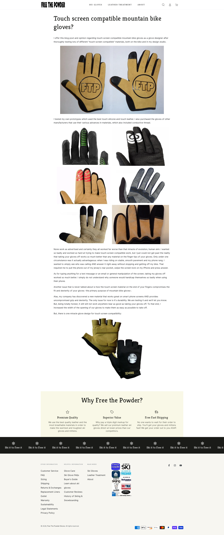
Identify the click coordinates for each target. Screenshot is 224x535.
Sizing (44, 479)
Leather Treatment (96, 475)
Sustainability (47, 504)
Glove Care (69, 471)
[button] (163, 5)
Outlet (44, 496)
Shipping (45, 483)
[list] (112, 421)
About (90, 479)
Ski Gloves (92, 471)
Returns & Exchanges (51, 487)
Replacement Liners (50, 492)
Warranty (45, 500)
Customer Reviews (73, 492)
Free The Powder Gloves (56, 526)
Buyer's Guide (71, 479)
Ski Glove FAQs (71, 475)
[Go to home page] (53, 5)
